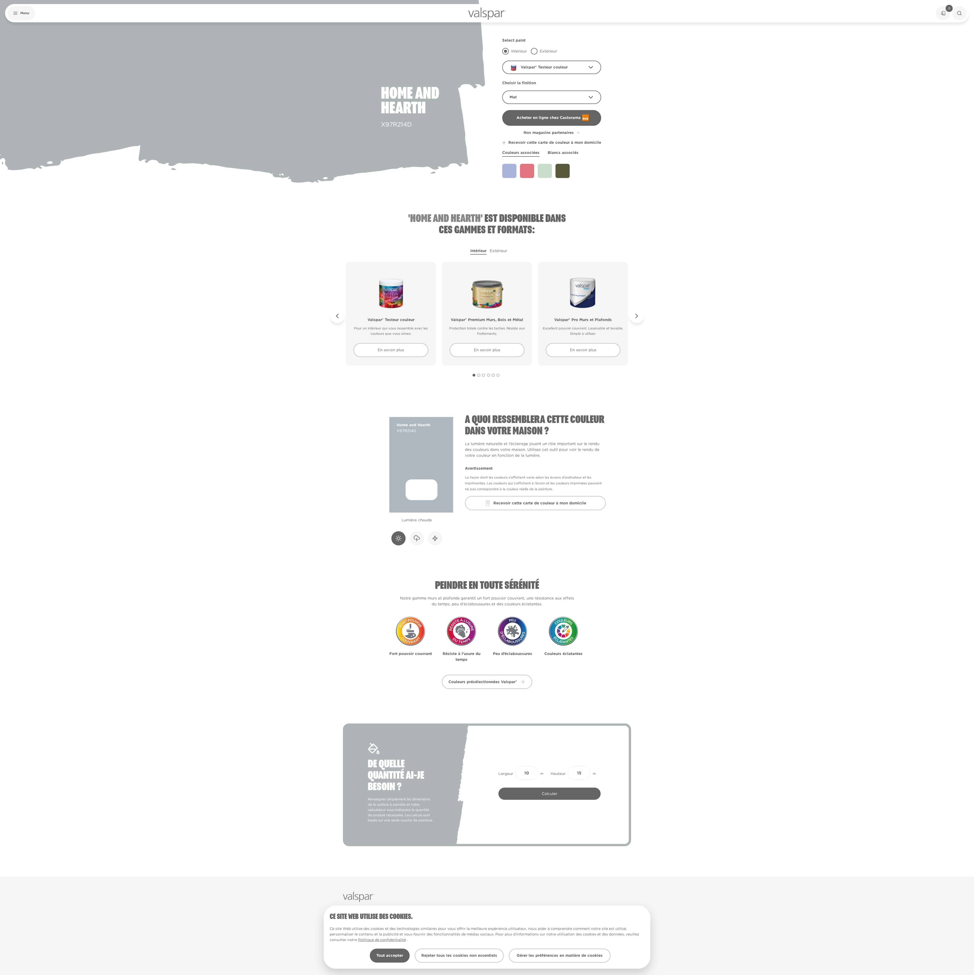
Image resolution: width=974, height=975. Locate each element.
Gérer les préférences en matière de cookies (560, 955)
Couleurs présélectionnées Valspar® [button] (482, 682)
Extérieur (498, 251)
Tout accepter (389, 955)
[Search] (959, 13)
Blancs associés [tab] (563, 152)
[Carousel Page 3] (483, 375)
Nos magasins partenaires (549, 132)
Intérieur (478, 251)
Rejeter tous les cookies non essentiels (459, 955)
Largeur (505, 773)
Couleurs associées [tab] (521, 152)
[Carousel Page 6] (498, 375)
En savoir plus (391, 350)
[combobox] (551, 67)
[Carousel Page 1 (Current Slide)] (474, 375)
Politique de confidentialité (382, 940)
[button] (21, 13)
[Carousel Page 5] (493, 375)
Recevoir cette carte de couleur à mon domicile (554, 142)
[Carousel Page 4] (488, 375)
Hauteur (558, 773)
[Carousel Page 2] (478, 375)
